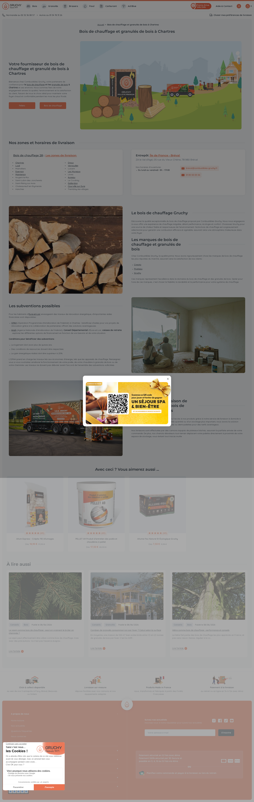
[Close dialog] (168, 379)
